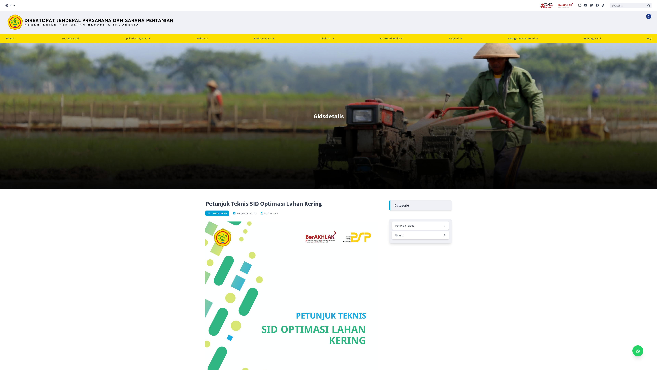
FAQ (649, 38)
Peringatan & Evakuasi (522, 38)
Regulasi (454, 38)
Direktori (326, 38)
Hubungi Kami (592, 38)
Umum (399, 235)
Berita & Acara (263, 38)
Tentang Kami (70, 38)
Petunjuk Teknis (217, 213)
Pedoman (202, 38)
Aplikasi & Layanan (136, 38)
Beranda (10, 38)
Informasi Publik (390, 38)
